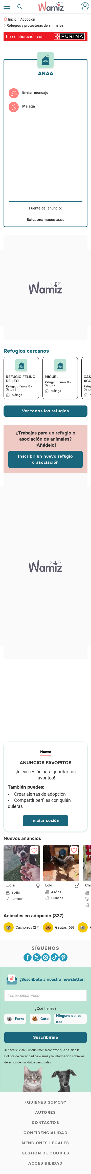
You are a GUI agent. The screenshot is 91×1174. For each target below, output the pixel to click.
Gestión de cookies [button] (46, 1153)
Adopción (27, 19)
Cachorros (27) (27, 927)
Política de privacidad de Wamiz (26, 1056)
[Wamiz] (53, 6)
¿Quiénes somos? (45, 1102)
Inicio (12, 19)
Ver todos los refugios (45, 411)
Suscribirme (45, 1037)
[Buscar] (20, 6)
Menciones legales (45, 1143)
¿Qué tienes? (45, 1008)
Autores (45, 1112)
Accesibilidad (45, 1163)
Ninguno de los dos (68, 1019)
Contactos (45, 1122)
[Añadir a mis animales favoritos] (34, 850)
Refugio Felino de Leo (20, 379)
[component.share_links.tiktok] (55, 957)
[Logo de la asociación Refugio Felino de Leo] (21, 365)
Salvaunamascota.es (45, 219)
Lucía (10, 885)
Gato (44, 1018)
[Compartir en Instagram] (45, 957)
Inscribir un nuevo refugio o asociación (45, 459)
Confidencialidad (45, 1132)
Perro (19, 1018)
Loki (48, 885)
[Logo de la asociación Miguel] (60, 365)
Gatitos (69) (64, 927)
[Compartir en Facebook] (28, 957)
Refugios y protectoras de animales (35, 25)
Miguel (51, 377)
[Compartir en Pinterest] (63, 957)
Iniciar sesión (45, 820)
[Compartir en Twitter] (37, 957)
